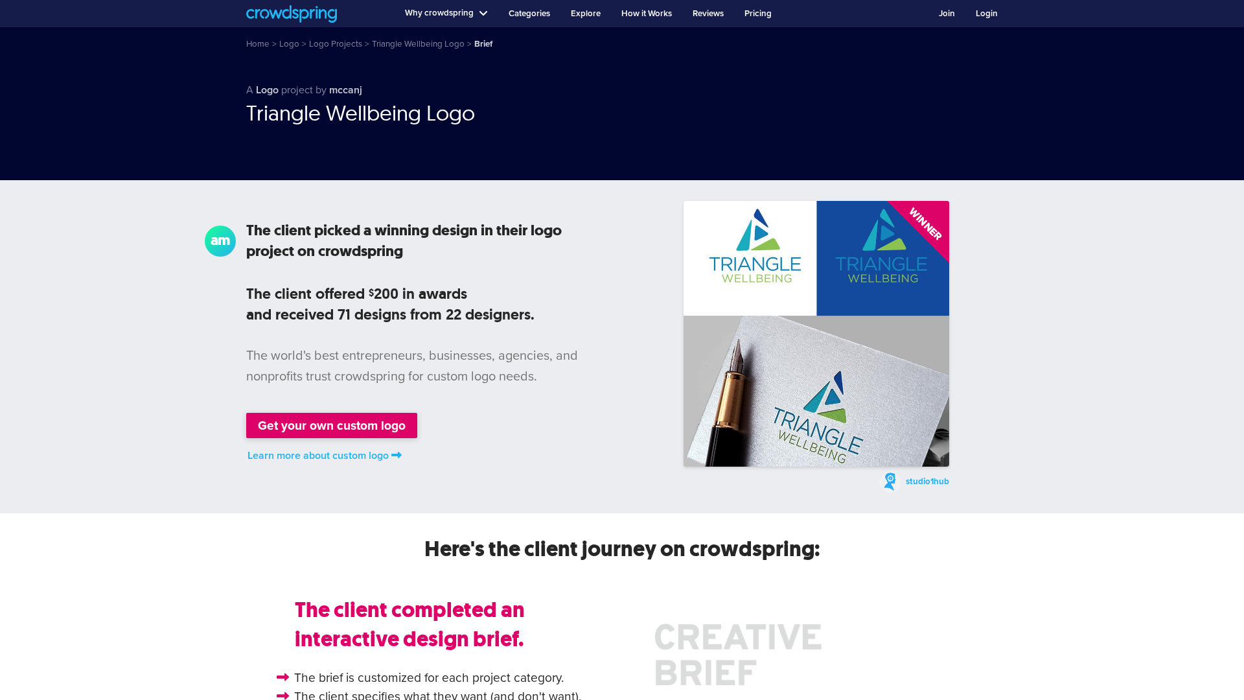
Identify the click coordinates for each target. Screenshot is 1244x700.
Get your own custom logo (332, 425)
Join (947, 13)
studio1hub (927, 481)
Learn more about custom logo (318, 455)
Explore (586, 13)
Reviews (708, 13)
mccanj (345, 90)
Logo (267, 90)
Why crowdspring (439, 13)
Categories (529, 13)
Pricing (758, 13)
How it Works (646, 13)
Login (987, 13)
